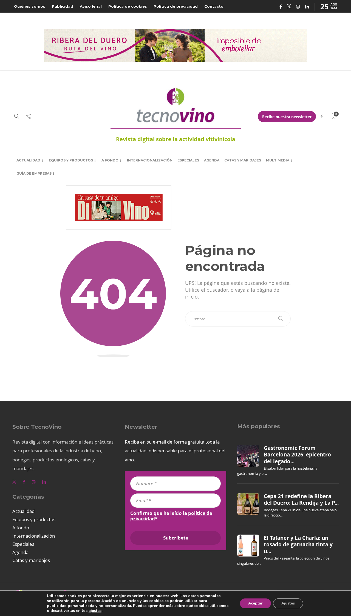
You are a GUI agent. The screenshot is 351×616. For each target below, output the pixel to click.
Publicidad (62, 6)
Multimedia (277, 160)
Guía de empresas (34, 173)
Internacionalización (149, 160)
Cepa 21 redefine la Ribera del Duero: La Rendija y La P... (301, 499)
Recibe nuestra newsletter (287, 116)
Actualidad (28, 160)
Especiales (188, 160)
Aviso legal (91, 6)
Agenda (211, 160)
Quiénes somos (29, 6)
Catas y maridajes (242, 160)
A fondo (109, 160)
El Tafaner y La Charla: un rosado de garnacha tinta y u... (298, 545)
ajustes (95, 610)
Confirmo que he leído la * (171, 515)
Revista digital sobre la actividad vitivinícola (175, 139)
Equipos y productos (71, 160)
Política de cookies (127, 6)
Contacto (213, 6)
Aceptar (255, 603)
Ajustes (288, 603)
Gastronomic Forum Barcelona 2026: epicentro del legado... (297, 455)
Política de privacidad (176, 6)
